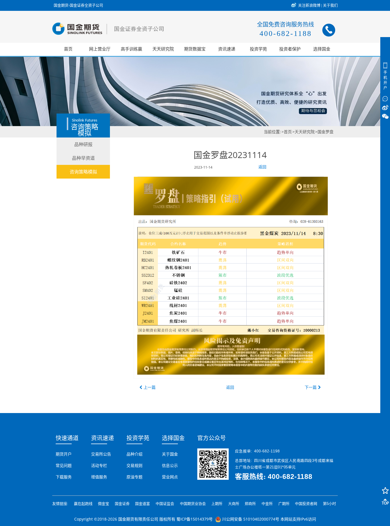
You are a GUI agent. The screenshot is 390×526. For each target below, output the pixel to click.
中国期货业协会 (193, 503)
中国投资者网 (306, 503)
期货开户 (64, 454)
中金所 (267, 503)
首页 (288, 131)
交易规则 (134, 465)
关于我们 (330, 5)
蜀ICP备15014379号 (194, 519)
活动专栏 (99, 465)
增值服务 (99, 477)
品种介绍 (134, 454)
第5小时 (329, 503)
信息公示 (170, 465)
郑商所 (250, 503)
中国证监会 (165, 503)
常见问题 (64, 465)
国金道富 (142, 503)
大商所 (233, 503)
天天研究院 (305, 131)
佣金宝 (103, 503)
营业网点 (170, 477)
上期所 (216, 503)
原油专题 (134, 477)
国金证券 (122, 503)
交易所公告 (101, 454)
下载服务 (64, 477)
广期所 (284, 503)
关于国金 (170, 454)
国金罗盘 (325, 131)
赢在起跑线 (83, 503)
